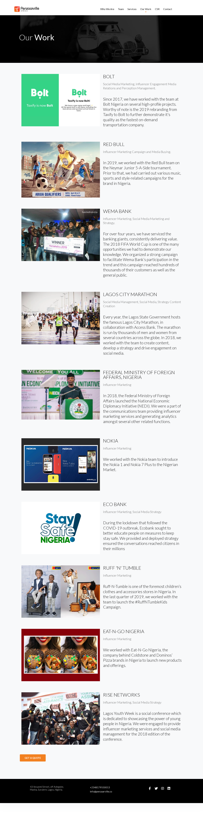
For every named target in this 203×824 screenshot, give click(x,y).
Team (121, 8)
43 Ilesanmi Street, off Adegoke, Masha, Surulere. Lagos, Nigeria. (47, 788)
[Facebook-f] (149, 788)
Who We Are (107, 8)
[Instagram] (162, 788)
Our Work (145, 8)
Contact (167, 8)
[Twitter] (156, 788)
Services (132, 8)
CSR (157, 8)
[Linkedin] (168, 788)
